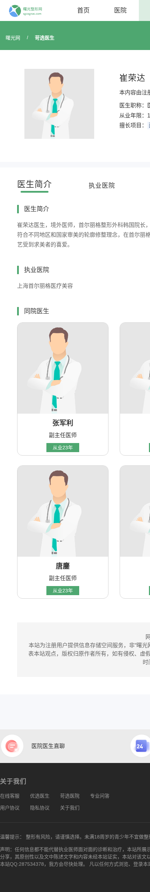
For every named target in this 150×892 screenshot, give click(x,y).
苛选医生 (44, 38)
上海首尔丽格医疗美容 (45, 286)
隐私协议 (40, 808)
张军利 (62, 423)
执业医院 (102, 185)
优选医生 (40, 796)
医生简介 (34, 184)
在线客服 (10, 796)
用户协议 (10, 808)
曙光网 (13, 38)
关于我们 (70, 808)
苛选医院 (70, 796)
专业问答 (100, 796)
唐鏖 (63, 566)
